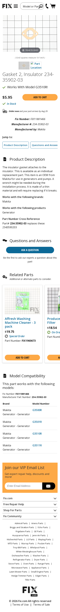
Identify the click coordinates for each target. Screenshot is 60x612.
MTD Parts (13, 543)
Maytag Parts (44, 539)
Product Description (15, 145)
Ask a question (30, 250)
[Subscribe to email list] (48, 486)
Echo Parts (43, 527)
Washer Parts (39, 555)
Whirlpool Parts (37, 547)
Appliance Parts (39, 567)
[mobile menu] (16, 6)
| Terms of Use (19, 604)
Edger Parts (41, 575)
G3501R (37, 422)
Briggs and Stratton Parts (22, 527)
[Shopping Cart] (53, 6)
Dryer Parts (39, 559)
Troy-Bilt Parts (19, 547)
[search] (41, 6)
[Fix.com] (7, 6)
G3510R (37, 433)
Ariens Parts (37, 523)
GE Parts (38, 531)
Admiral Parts (21, 523)
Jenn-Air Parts (39, 535)
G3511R (37, 445)
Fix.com (7, 498)
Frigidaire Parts (23, 531)
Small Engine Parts (40, 571)
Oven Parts (28, 563)
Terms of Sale (41, 604)
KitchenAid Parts (15, 539)
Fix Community (12, 516)
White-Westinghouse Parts (29, 551)
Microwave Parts (20, 567)
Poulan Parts (44, 543)
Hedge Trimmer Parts (21, 575)
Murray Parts (27, 543)
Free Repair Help (13, 504)
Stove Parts (14, 563)
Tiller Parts (30, 579)
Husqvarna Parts (20, 535)
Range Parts (44, 563)
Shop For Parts (12, 510)
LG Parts (30, 539)
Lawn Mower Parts (18, 571)
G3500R (37, 410)
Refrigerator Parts (21, 559)
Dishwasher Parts (20, 555)
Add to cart (40, 97)
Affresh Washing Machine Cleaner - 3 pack (20, 322)
